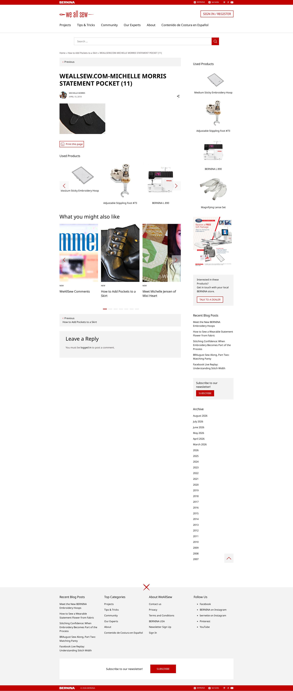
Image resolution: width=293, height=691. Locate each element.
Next (176, 185)
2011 (196, 536)
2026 (196, 450)
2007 (196, 559)
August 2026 (200, 415)
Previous (69, 61)
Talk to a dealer (210, 299)
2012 (196, 530)
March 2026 (200, 444)
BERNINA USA (157, 621)
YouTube (205, 627)
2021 (196, 479)
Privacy (153, 609)
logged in (86, 347)
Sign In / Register (217, 14)
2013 (196, 524)
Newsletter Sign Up (160, 627)
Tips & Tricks (86, 25)
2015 (196, 513)
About (151, 25)
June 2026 (198, 427)
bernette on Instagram (213, 615)
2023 (196, 467)
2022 (196, 473)
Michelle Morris (77, 93)
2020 (196, 484)
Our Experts (132, 25)
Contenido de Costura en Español (184, 25)
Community (109, 25)
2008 (196, 553)
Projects (65, 25)
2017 (196, 501)
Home (62, 52)
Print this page (74, 144)
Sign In (153, 632)
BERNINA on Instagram (213, 609)
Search (215, 41)
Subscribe (205, 393)
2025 (196, 456)
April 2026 (198, 438)
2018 (196, 496)
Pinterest (205, 621)
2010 (196, 542)
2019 (196, 490)
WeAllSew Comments (75, 291)
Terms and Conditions (161, 615)
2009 (196, 547)
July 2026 (198, 421)
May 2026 (198, 433)
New (62, 285)
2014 (196, 519)
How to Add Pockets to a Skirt (82, 52)
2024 (196, 461)
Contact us (155, 604)
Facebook (205, 604)
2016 (196, 507)
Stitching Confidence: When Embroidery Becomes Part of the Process (212, 345)
